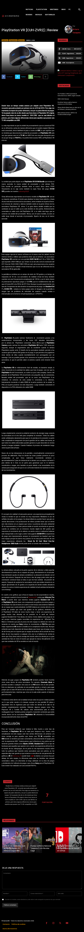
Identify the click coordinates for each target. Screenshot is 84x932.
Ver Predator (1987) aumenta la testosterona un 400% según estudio (69, 95)
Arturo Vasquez (77, 31)
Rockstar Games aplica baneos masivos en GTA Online (67, 103)
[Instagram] (53, 923)
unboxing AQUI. (24, 191)
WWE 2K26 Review (63, 99)
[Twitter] (60, 923)
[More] (45, 77)
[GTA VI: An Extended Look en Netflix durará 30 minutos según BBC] (15, 840)
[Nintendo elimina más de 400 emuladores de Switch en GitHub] (69, 840)
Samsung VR (32, 597)
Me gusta (77, 49)
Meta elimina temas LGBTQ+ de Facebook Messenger (67, 114)
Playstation (13, 40)
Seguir (78, 53)
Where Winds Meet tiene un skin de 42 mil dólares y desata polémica (69, 108)
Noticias (5, 40)
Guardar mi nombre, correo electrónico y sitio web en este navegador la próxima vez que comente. (32, 899)
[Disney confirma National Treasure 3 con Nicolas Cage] (42, 840)
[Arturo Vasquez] (69, 29)
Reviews (21, 40)
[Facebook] (46, 923)
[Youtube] (67, 923)
